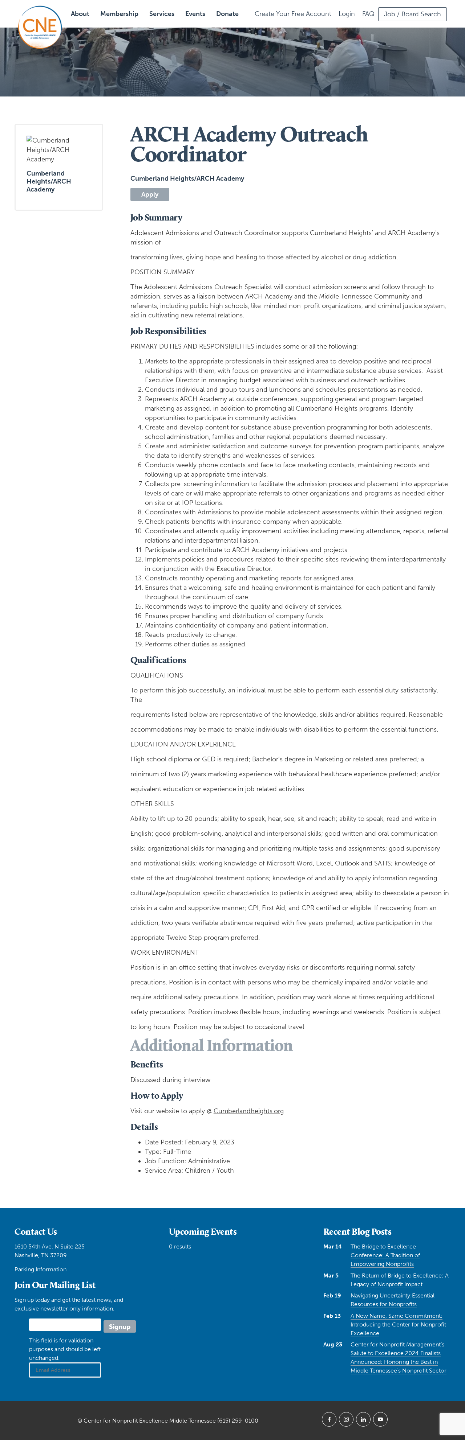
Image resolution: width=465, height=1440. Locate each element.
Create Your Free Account (293, 14)
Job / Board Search (412, 14)
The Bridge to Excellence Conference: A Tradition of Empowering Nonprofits (385, 1255)
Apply (149, 194)
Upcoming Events (203, 1231)
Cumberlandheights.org (249, 1111)
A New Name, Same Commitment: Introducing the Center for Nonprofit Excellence (398, 1324)
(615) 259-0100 (237, 1420)
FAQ (368, 14)
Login (347, 14)
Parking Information (40, 1269)
